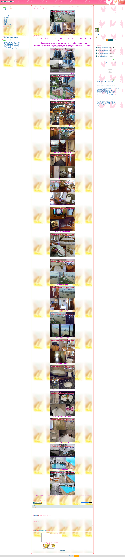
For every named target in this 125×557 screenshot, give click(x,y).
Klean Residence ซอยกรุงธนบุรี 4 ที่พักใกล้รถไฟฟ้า (11, 53)
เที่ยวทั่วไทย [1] (6, 19)
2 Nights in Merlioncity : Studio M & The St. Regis (105, 81)
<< (2, 28)
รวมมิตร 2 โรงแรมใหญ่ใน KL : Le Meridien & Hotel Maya (106, 102)
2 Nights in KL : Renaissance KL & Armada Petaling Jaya (106, 82)
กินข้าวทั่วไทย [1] (6, 15)
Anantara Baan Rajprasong (101, 89)
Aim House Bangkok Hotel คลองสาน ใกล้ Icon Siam (12, 46)
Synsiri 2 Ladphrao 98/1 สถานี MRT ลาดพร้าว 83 (11, 45)
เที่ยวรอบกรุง (6, 18)
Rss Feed (98, 34)
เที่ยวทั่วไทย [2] (6, 20)
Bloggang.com (99, 105)
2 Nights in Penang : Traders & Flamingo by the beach (105, 103)
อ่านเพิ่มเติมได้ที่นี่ (70, 555)
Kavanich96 (36, 515)
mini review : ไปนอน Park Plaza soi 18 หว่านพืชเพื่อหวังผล (106, 100)
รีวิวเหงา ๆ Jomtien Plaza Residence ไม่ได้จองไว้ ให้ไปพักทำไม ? (107, 94)
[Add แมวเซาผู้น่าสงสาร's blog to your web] (109, 62)
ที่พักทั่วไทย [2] (6, 10)
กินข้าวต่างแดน (6, 17)
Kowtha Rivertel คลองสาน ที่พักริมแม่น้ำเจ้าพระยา (11, 43)
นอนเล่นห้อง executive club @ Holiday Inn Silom (104, 90)
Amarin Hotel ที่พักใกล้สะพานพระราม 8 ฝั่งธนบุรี (11, 47)
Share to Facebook (85, 502)
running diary (6, 23)
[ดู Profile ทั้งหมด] (110, 31)
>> (28, 28)
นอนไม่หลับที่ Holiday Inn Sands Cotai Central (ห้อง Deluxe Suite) (107, 92)
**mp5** (35, 530)
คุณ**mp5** (34, 507)
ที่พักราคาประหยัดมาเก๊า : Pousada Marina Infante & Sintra (106, 101)
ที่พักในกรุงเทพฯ (6, 8)
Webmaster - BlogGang (101, 60)
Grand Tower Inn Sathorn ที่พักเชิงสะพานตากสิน (11, 44)
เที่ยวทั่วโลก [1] (6, 21)
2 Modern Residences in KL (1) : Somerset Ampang (105, 86)
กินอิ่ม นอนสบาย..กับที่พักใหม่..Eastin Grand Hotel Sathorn (106, 91)
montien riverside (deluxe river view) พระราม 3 (11, 37)
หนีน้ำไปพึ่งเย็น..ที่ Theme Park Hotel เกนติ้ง (104, 95)
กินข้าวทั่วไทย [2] (6, 16)
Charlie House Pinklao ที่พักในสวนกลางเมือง (10, 48)
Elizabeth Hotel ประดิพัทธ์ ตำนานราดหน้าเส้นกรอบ (12, 42)
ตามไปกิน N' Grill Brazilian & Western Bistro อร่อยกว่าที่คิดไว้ (106, 85)
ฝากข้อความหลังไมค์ (100, 33)
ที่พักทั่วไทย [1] (6, 9)
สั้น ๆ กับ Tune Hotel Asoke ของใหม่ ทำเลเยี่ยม (104, 84)
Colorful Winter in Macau (101, 87)
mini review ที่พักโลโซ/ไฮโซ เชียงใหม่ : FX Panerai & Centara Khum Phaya (108, 88)
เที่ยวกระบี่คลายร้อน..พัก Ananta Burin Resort (104, 93)
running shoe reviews (7, 24)
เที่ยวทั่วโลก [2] (6, 22)
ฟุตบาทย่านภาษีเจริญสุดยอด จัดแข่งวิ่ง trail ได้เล (104, 104)
